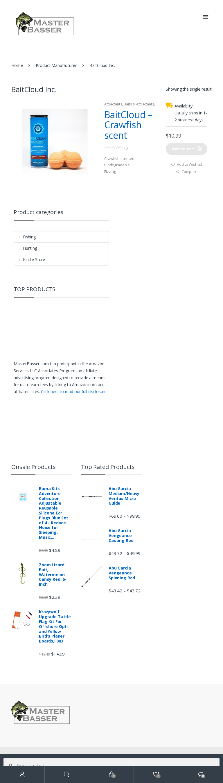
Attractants (113, 104)
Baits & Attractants (139, 104)
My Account (22, 774)
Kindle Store (34, 259)
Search (67, 774)
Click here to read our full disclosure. (74, 391)
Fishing (29, 237)
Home (17, 65)
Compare (189, 171)
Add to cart (183, 149)
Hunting (30, 248)
